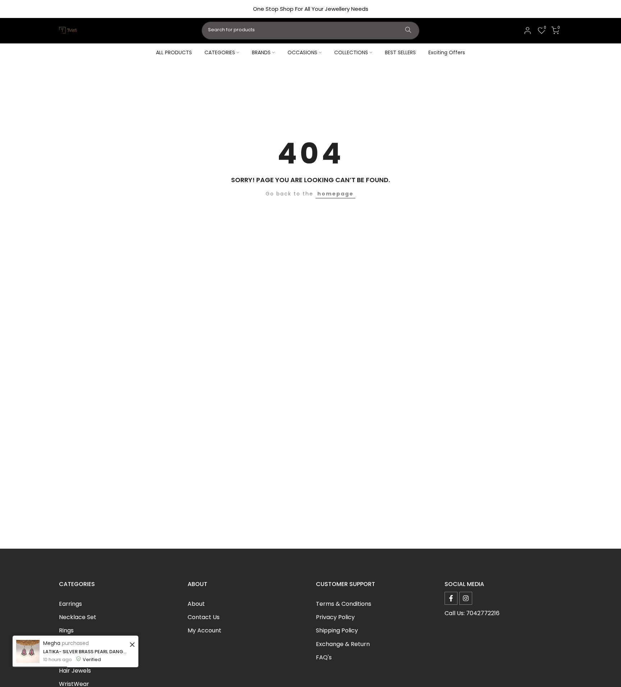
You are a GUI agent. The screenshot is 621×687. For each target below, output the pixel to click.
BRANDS (261, 52)
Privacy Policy (335, 617)
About (196, 604)
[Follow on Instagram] (465, 598)
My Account (204, 630)
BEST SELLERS (400, 52)
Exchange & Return (343, 644)
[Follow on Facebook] (451, 598)
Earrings (70, 604)
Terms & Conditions (343, 604)
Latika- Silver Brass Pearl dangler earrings (85, 651)
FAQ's (324, 657)
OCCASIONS (302, 52)
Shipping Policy (337, 630)
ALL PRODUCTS (174, 52)
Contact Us (204, 617)
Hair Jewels (75, 671)
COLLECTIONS (351, 52)
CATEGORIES (219, 52)
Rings (66, 630)
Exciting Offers (446, 52)
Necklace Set (77, 617)
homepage (335, 193)
